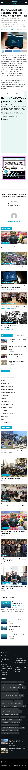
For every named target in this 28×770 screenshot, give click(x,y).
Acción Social (5, 242)
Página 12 (15, 711)
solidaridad (4, 730)
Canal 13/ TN (5, 687)
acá (20, 80)
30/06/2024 (11, 631)
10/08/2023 (15, 607)
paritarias (23, 706)
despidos (15, 690)
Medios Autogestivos (7, 404)
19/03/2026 (14, 329)
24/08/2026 (4, 480)
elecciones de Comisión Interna (10, 695)
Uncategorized (5, 422)
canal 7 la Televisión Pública (16, 684)
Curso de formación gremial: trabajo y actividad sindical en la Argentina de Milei (17, 347)
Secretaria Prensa (9, 29)
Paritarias (4, 410)
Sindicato (4, 419)
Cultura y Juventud (7, 386)
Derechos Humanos (7, 322)
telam (10, 730)
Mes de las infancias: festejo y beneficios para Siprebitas (16, 355)
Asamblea (21, 682)
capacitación (13, 687)
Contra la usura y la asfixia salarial (10, 478)
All (15, 335)
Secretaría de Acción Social (14, 719)
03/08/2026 (11, 364)
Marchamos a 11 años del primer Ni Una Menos (13, 267)
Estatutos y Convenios (8, 392)
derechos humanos (6, 690)
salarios (4, 719)
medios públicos (18, 700)
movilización (5, 706)
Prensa (7, 708)
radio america (5, 714)
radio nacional (5, 716)
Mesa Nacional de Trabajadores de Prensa (12, 703)
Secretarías (7, 7)
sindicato (22, 727)
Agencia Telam (13, 682)
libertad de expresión (7, 700)
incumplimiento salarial (15, 698)
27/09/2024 (19, 29)
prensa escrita (14, 708)
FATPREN (21, 695)
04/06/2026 (14, 268)
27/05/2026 (14, 289)
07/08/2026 (14, 249)
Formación (4, 395)
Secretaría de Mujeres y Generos (10, 727)
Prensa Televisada (6, 711)
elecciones (15, 692)
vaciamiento (16, 733)
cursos (24, 687)
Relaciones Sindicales (7, 413)
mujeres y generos (14, 706)
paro (3, 708)
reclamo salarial (15, 716)
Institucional (5, 401)
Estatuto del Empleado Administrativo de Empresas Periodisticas (15, 628)
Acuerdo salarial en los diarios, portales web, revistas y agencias (17, 361)
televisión (16, 730)
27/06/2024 (11, 638)
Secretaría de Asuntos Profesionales (11, 722)
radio (20, 711)
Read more (5, 615)
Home (2, 7)
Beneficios (4, 381)
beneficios (4, 684)
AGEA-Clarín (5, 682)
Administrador (16, 605)
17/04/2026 (14, 308)
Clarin (19, 687)
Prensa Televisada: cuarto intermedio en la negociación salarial (18, 340)
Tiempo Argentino (6, 733)
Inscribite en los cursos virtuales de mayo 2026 (13, 306)
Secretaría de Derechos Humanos (10, 724)
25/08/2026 (11, 343)
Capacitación (5, 384)
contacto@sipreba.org (22, 767)
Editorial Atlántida (6, 692)
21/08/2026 (11, 351)
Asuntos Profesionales (17, 7)
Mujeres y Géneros (7, 263)
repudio (22, 716)
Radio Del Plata (14, 714)
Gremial (3, 398)
